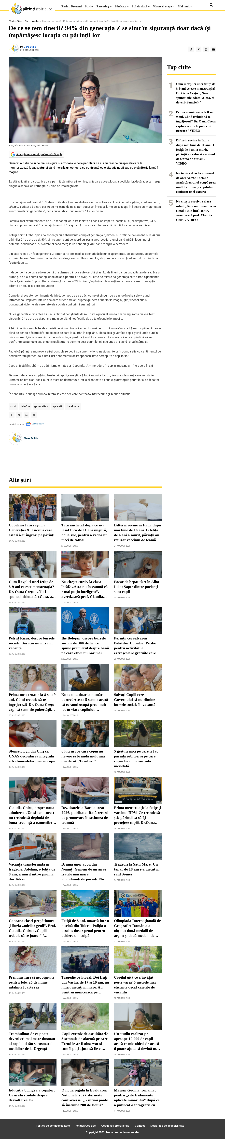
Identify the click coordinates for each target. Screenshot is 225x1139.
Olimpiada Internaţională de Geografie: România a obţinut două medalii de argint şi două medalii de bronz (137, 928)
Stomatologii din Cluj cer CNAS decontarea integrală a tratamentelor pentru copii (32, 756)
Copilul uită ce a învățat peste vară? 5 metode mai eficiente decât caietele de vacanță (135, 984)
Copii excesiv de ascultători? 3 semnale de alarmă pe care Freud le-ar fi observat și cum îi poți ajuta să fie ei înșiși (84, 1041)
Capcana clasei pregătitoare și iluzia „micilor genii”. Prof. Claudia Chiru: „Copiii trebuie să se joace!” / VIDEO (32, 928)
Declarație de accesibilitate (167, 1125)
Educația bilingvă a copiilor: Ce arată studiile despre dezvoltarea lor (32, 1095)
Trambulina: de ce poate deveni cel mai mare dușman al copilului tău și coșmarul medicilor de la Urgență (32, 1041)
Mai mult (184, 6)
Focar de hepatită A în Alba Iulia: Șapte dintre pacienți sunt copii (136, 587)
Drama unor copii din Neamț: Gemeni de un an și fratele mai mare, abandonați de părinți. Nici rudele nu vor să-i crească (83, 872)
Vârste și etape (162, 6)
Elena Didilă (30, 47)
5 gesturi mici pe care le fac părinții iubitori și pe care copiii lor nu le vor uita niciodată (136, 758)
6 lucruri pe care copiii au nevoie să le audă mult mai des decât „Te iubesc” (83, 756)
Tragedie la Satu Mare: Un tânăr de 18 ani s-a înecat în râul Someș (136, 869)
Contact (140, 1125)
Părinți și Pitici (15, 21)
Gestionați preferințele (115, 1125)
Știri (88, 6)
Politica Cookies (85, 1125)
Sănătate (120, 6)
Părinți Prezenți (71, 6)
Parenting (103, 6)
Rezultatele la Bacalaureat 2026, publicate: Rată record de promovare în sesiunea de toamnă (84, 815)
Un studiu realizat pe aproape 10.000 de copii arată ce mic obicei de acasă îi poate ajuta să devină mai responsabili (136, 1041)
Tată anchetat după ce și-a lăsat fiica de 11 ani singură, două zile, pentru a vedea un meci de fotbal (84, 532)
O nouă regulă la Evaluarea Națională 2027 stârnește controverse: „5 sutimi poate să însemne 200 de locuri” (84, 1097)
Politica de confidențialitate (53, 1125)
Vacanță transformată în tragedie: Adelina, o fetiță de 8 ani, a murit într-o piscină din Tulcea (32, 871)
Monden (35, 21)
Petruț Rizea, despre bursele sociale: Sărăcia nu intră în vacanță (32, 643)
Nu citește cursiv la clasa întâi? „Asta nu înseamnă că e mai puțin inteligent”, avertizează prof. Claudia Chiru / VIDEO (84, 589)
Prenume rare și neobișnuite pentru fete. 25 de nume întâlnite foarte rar (31, 982)
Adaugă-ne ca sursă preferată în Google (39, 154)
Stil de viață (139, 6)
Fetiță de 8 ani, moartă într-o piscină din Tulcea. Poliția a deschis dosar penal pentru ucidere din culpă (85, 928)
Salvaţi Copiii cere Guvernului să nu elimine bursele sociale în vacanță (134, 700)
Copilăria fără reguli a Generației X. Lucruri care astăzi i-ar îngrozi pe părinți (31, 530)
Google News (38, 424)
